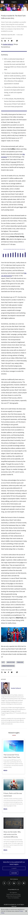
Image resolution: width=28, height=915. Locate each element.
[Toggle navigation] (26, 1)
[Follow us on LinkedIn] (14, 883)
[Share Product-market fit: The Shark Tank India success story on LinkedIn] (5, 40)
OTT (3, 662)
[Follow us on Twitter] (4, 883)
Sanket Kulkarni (8, 44)
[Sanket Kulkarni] (5, 688)
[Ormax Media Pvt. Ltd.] (3, 3)
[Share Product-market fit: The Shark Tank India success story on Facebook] (8, 40)
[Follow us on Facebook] (9, 883)
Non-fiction (10, 662)
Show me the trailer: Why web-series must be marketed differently (12, 834)
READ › (6, 770)
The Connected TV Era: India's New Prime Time (12, 756)
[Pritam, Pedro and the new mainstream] (14, 784)
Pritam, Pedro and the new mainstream (13, 794)
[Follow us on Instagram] (19, 883)
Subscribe (14, 873)
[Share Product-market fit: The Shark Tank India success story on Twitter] (2, 40)
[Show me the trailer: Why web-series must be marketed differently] (14, 823)
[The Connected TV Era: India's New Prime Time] (14, 746)
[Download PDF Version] (17, 40)
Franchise (20, 662)
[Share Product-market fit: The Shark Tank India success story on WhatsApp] (11, 40)
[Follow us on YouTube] (23, 883)
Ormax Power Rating (8, 666)
